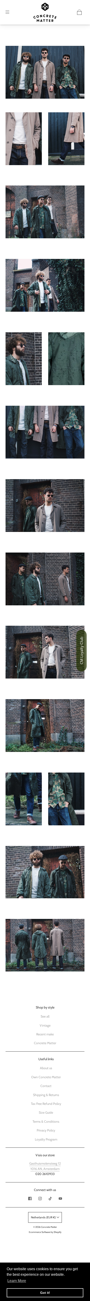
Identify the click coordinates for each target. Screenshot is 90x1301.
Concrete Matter (45, 1043)
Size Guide (46, 1112)
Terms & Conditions (46, 1121)
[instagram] (40, 1198)
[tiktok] (50, 1198)
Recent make (45, 1034)
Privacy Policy (46, 1130)
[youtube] (60, 1198)
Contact (45, 1086)
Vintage (45, 1025)
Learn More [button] (16, 1281)
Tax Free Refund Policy (46, 1104)
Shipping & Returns (46, 1095)
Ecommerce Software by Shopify (45, 1232)
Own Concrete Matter (46, 1077)
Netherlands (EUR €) (44, 1217)
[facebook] (30, 1198)
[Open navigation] (11, 12)
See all (45, 1016)
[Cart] (79, 12)
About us (46, 1068)
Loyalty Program (46, 1139)
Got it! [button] (45, 1293)
